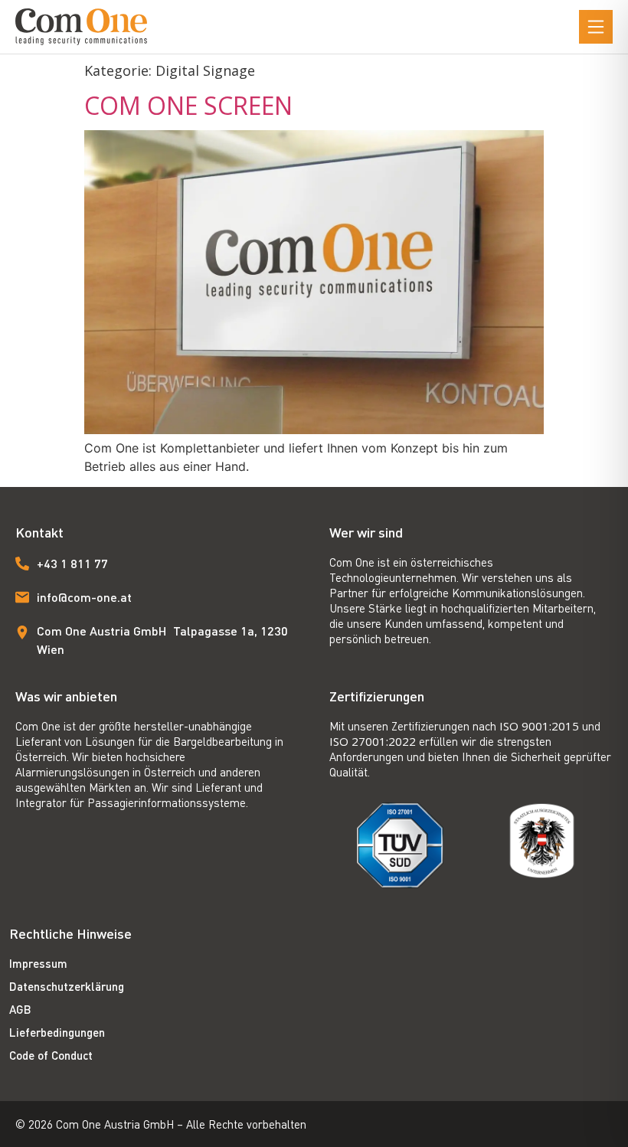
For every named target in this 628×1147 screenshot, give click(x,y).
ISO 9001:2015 (539, 726)
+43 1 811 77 (72, 563)
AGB (20, 1009)
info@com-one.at (84, 597)
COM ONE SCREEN (188, 105)
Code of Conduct (51, 1055)
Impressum (38, 963)
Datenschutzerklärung (66, 986)
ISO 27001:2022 (372, 741)
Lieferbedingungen (57, 1032)
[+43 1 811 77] (22, 563)
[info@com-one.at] (22, 597)
